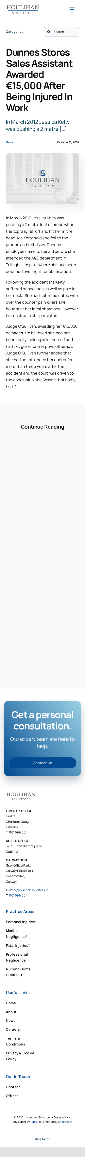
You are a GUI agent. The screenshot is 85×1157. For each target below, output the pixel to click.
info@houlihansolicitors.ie (28, 890)
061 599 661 (18, 895)
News (9, 142)
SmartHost (65, 1122)
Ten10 (34, 1122)
